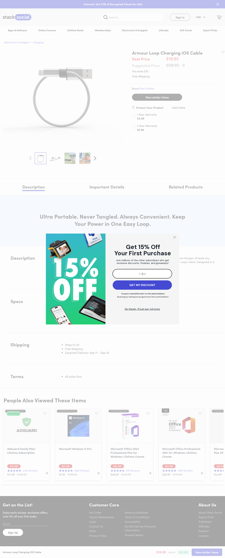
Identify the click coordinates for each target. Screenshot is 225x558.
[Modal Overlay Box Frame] (112, 279)
